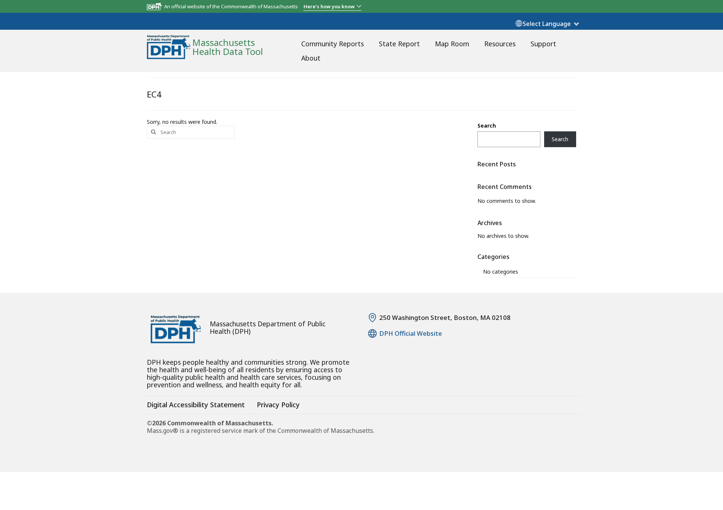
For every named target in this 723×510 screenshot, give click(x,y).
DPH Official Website (410, 333)
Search (486, 125)
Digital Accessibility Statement (196, 404)
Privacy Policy (278, 404)
